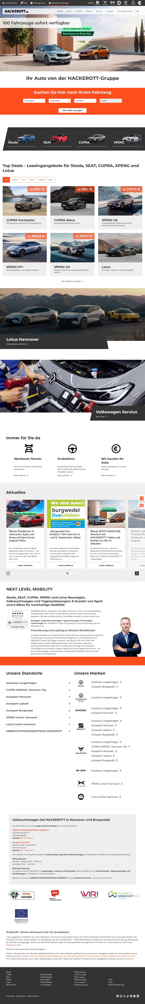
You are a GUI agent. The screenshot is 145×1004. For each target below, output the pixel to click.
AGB (110, 979)
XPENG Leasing (80, 979)
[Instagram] (124, 996)
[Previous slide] (8, 139)
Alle (6, 180)
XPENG (89, 11)
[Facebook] (117, 996)
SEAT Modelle (45, 979)
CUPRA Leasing (80, 974)
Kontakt (109, 11)
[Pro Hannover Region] (55, 895)
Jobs (24, 2)
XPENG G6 (109, 220)
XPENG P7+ (15, 267)
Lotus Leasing (79, 982)
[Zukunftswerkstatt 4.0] (123, 895)
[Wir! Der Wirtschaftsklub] (89, 895)
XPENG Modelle (46, 982)
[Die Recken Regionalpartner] (21, 895)
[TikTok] (127, 996)
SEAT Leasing (79, 977)
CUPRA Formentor (20, 220)
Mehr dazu (100, 416)
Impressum (10, 996)
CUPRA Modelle (46, 977)
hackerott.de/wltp (13, 945)
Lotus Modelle (45, 985)
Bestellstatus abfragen (60, 3)
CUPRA (78, 11)
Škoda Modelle (46, 974)
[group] (21, 139)
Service (99, 11)
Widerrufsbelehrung (116, 985)
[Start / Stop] (5, 68)
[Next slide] (140, 139)
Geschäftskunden (125, 11)
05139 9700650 (27, 838)
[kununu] (138, 996)
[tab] (67, 573)
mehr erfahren (25, 565)
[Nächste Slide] (14, 68)
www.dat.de (129, 959)
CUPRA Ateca (64, 220)
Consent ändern (33, 996)
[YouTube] (121, 996)
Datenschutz (21, 996)
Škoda (60, 11)
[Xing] (134, 996)
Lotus (51, 180)
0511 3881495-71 (28, 850)
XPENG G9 (62, 267)
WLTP (110, 982)
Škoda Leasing (79, 972)
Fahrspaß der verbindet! (16, 344)
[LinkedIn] (131, 996)
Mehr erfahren (20, 475)
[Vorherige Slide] (10, 68)
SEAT (69, 11)
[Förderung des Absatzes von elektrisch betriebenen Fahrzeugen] (21, 916)
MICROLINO (10, 985)
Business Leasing (80, 985)
